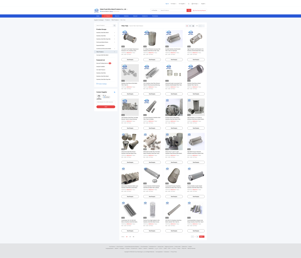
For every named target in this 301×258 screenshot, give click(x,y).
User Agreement (159, 251)
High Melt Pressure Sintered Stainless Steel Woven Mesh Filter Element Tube (195, 153)
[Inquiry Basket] (189, 3)
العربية (156, 248)
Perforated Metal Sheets (102, 42)
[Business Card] (114, 92)
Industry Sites (160, 246)
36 (130, 236)
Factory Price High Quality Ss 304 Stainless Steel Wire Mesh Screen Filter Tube (151, 221)
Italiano (140, 248)
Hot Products (112, 246)
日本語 (165, 248)
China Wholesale (144, 246)
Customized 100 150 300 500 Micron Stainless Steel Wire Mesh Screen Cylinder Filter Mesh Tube (129, 221)
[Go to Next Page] (203, 26)
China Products (120, 246)
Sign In (167, 3)
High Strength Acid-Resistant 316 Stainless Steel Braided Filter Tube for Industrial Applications (195, 50)
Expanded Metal (100, 45)
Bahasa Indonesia (191, 248)
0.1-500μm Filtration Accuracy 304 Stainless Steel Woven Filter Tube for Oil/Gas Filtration (151, 50)
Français (127, 248)
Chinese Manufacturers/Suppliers (132, 246)
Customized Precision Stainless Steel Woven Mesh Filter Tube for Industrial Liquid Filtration (173, 187)
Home (97, 16)
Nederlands (151, 248)
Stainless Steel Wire (101, 35)
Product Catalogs (102, 84)
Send (106, 107)
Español (116, 248)
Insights (190, 246)
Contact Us (145, 16)
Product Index (178, 246)
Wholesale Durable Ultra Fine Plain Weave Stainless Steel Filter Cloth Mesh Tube (151, 153)
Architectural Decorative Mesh (103, 48)
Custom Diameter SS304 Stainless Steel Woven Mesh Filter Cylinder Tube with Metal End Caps (151, 187)
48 (133, 236)
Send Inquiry (130, 59)
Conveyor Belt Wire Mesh (102, 55)
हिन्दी (169, 248)
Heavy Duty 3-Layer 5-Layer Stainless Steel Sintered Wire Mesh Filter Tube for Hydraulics (173, 153)
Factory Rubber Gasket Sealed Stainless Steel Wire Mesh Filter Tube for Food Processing (194, 187)
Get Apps (195, 3)
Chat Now (107, 97)
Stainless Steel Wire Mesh (102, 32)
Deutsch (145, 248)
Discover (135, 16)
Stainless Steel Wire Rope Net (103, 39)
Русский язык (134, 248)
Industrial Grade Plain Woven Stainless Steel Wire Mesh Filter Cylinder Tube (128, 153)
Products (108, 16)
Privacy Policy (174, 251)
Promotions (155, 16)
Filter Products (100, 52)
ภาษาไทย (174, 248)
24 (126, 236)
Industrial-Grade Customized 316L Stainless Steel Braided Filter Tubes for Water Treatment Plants (173, 85)
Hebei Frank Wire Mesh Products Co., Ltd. (113, 9)
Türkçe (178, 248)
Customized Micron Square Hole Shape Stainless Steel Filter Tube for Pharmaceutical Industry (196, 221)
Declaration (166, 251)
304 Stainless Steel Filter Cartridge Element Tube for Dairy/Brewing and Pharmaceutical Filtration (129, 119)
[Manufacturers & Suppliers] (104, 3)
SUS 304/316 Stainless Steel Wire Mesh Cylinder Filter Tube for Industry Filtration (173, 221)
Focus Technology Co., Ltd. (140, 251)
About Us (117, 16)
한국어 (160, 248)
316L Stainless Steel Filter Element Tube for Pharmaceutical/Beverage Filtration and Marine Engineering (151, 85)
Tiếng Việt (184, 248)
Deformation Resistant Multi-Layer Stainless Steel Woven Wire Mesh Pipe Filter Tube (129, 187)
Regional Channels (169, 246)
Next (201, 236)
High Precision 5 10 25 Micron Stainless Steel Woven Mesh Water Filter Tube (195, 119)
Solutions (126, 16)
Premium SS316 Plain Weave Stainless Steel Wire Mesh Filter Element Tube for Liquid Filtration (173, 119)
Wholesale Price (152, 246)
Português (122, 248)
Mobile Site (184, 246)
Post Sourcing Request (200, 10)
